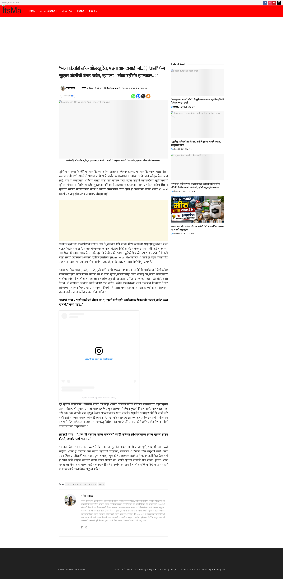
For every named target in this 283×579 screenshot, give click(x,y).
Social (93, 11)
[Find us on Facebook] (265, 2)
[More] (148, 96)
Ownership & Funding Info (213, 569)
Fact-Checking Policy (165, 569)
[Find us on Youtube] (274, 2)
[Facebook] (138, 96)
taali (101, 484)
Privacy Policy (145, 569)
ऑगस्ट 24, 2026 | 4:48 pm (184, 107)
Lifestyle (67, 11)
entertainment (74, 484)
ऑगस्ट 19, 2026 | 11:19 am (183, 233)
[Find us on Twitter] (279, 2)
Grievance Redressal (188, 569)
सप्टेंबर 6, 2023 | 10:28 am (92, 88)
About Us (118, 569)
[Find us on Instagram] (270, 2)
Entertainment (48, 11)
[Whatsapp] (133, 96)
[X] (143, 96)
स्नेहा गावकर (70, 88)
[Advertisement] (141, 40)
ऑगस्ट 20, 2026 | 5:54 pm (184, 191)
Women (80, 11)
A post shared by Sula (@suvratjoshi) (99, 397)
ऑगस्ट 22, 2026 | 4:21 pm (183, 149)
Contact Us (131, 569)
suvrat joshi (90, 484)
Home (32, 11)
